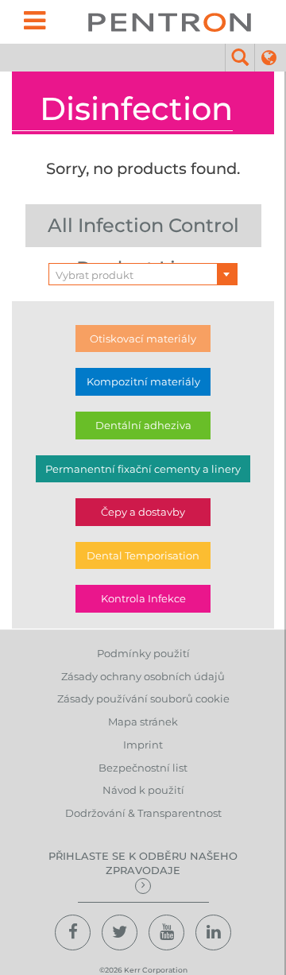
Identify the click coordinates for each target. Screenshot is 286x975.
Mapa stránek (143, 721)
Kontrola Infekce (143, 598)
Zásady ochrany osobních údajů (143, 676)
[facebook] (73, 932)
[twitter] (119, 932)
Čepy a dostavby (143, 511)
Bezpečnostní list (143, 767)
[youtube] (166, 932)
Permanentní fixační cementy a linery (143, 468)
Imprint (143, 744)
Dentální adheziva (143, 425)
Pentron (170, 22)
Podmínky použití (143, 653)
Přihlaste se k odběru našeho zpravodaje (143, 863)
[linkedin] (213, 932)
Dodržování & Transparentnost (143, 813)
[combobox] (143, 274)
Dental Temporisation (143, 555)
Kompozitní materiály (143, 381)
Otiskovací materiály (143, 338)
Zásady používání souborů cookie (143, 698)
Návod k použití (143, 789)
